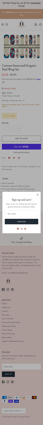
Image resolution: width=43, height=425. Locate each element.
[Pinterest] (25, 229)
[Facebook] (18, 229)
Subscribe (21, 221)
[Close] (37, 194)
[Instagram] (21, 229)
